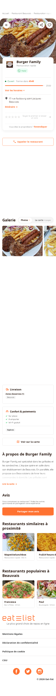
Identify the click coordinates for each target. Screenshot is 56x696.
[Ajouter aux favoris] (49, 25)
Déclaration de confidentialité (20, 642)
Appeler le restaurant (30, 141)
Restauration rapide (43, 13)
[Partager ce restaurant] (41, 25)
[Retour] (6, 25)
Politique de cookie (13, 651)
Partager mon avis (28, 511)
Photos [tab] (25, 220)
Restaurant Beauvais (21, 13)
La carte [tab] (43, 220)
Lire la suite (9, 484)
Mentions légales (12, 633)
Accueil (5, 13)
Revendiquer (40, 126)
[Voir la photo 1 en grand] (22, 241)
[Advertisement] (28, 181)
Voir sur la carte (30, 441)
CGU (4, 660)
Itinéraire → (11, 106)
